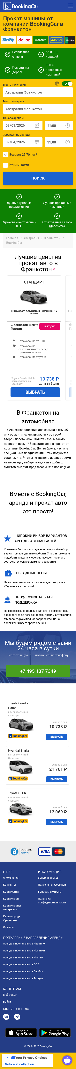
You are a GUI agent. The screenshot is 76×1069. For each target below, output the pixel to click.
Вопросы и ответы (50, 891)
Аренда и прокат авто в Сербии (23, 971)
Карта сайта (11, 891)
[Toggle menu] (70, 6)
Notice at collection (19, 1064)
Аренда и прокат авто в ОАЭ (21, 964)
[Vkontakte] (6, 1017)
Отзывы (8, 927)
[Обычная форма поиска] (65, 83)
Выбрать (35, 392)
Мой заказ (10, 994)
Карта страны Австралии (12, 907)
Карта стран (11, 898)
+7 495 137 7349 (38, 671)
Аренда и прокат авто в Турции (23, 978)
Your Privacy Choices (31, 1058)
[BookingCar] (21, 6)
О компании (11, 877)
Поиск (38, 178)
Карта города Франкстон (11, 918)
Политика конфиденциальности (52, 900)
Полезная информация (52, 884)
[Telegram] (17, 1017)
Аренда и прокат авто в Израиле (24, 943)
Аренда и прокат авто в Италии (23, 957)
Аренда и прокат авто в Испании (24, 950)
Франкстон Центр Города (25, 327)
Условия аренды (48, 877)
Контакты (9, 884)
